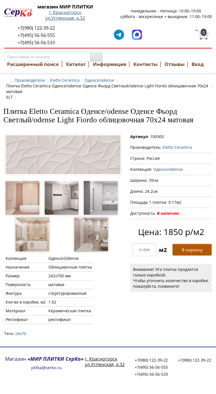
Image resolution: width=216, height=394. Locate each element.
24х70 (20, 333)
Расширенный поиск (33, 64)
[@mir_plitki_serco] (119, 34)
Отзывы (174, 64)
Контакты (145, 64)
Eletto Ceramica (65, 80)
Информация (109, 64)
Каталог (76, 64)
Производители (30, 80)
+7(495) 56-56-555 (36, 35)
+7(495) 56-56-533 (36, 42)
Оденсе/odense (99, 80)
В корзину (192, 250)
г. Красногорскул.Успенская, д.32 (65, 15)
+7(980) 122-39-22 (36, 28)
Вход (198, 64)
